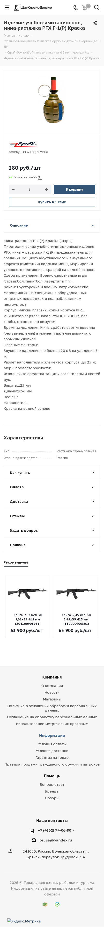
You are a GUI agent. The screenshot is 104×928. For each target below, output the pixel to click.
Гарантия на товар (52, 757)
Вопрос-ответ (52, 784)
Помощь (52, 775)
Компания (52, 677)
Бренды (52, 791)
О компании (52, 685)
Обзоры (52, 798)
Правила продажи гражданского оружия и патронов (52, 764)
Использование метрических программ (52, 723)
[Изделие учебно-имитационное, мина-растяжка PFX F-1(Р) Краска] (52, 100)
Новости (52, 692)
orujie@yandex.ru (56, 840)
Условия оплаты (52, 744)
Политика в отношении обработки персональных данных (52, 708)
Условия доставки (52, 750)
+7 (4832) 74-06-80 (54, 830)
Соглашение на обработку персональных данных (52, 717)
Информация (52, 735)
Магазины (52, 699)
